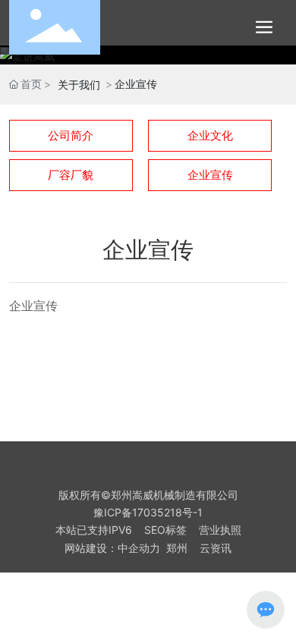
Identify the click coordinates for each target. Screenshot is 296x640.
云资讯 (215, 547)
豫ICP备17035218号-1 (148, 512)
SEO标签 (165, 529)
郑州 (176, 547)
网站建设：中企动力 (112, 547)
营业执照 (220, 529)
